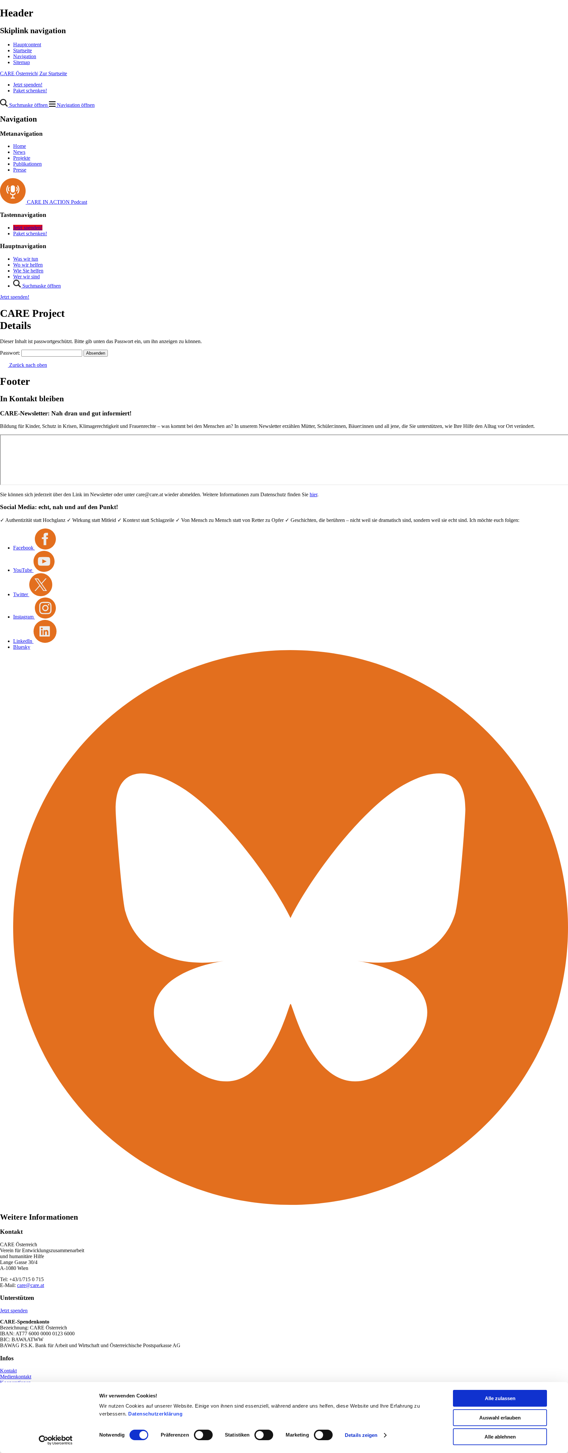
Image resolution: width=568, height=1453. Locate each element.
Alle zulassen (500, 1398)
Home (19, 146)
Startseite (22, 50)
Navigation (24, 56)
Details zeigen (361, 1435)
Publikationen (27, 164)
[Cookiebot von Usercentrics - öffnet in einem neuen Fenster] (55, 1440)
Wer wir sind (26, 276)
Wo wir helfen (28, 265)
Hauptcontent (27, 44)
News (19, 152)
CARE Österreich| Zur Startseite (33, 73)
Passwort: (10, 353)
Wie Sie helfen (28, 270)
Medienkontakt (15, 1376)
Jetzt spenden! (27, 84)
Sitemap (21, 62)
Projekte (21, 158)
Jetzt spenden (14, 1310)
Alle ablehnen (500, 1437)
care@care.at (30, 1285)
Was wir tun (25, 259)
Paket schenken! (30, 90)
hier (313, 494)
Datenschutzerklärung (155, 1414)
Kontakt (8, 1370)
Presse (19, 170)
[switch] (203, 1435)
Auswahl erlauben (500, 1417)
